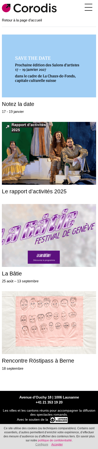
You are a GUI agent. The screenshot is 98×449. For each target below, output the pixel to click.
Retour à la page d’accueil (22, 20)
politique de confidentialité (55, 440)
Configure (41, 444)
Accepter (57, 444)
